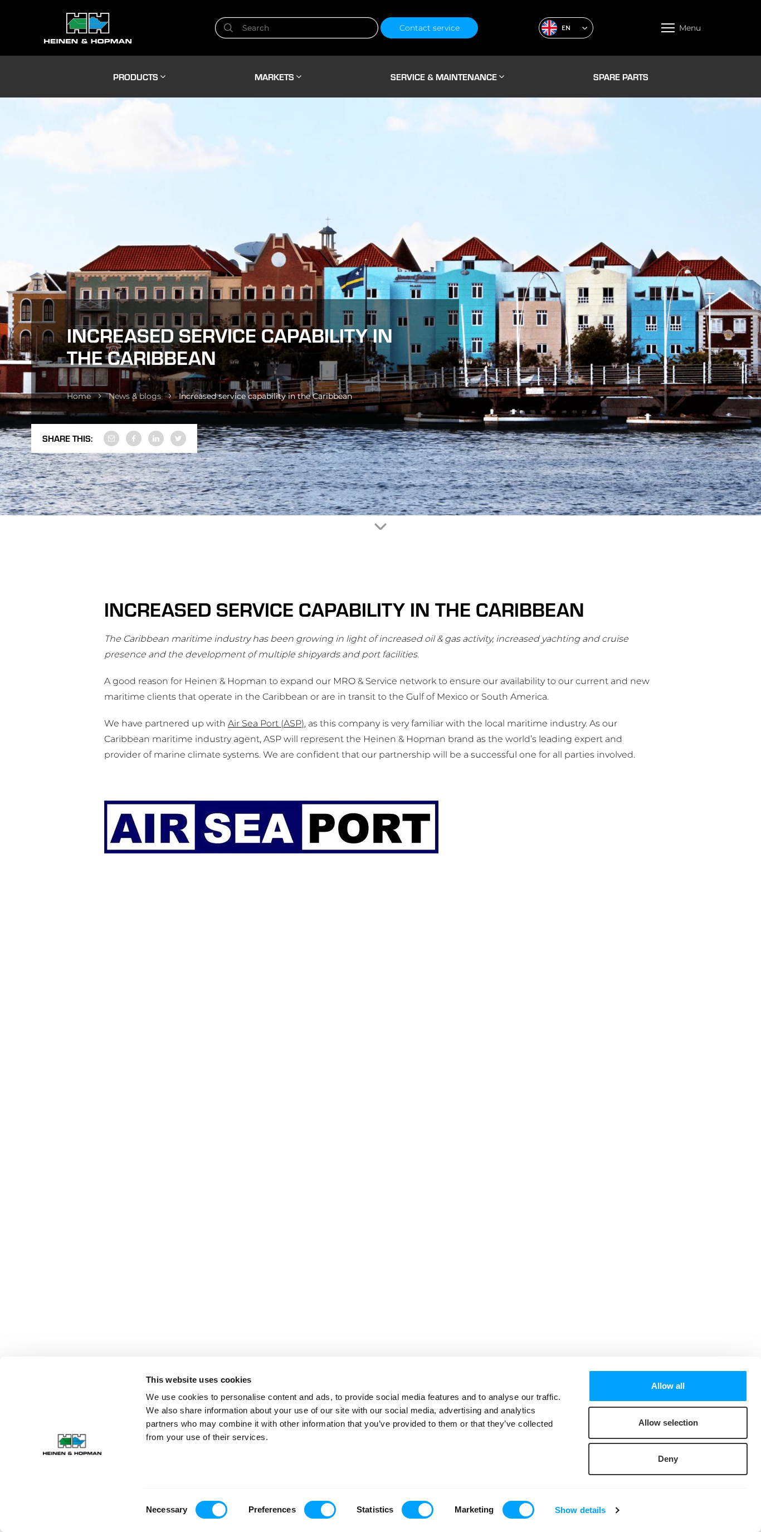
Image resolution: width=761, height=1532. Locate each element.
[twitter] (178, 438)
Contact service (429, 28)
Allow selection (668, 1422)
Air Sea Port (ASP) (266, 723)
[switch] (320, 1510)
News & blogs (135, 396)
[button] (566, 27)
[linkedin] (156, 438)
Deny (668, 1458)
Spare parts (620, 76)
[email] (111, 438)
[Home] (128, 28)
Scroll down (380, 526)
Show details (580, 1510)
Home (79, 396)
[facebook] (134, 438)
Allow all (668, 1385)
